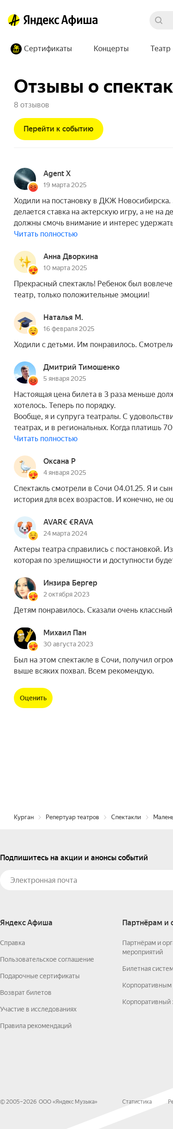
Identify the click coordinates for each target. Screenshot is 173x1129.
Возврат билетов (26, 992)
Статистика (137, 1102)
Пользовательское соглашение (47, 959)
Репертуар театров (72, 817)
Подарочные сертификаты (40, 976)
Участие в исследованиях (38, 1009)
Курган (24, 817)
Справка (12, 942)
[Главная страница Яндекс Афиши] (14, 20)
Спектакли (126, 817)
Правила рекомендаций (36, 1025)
